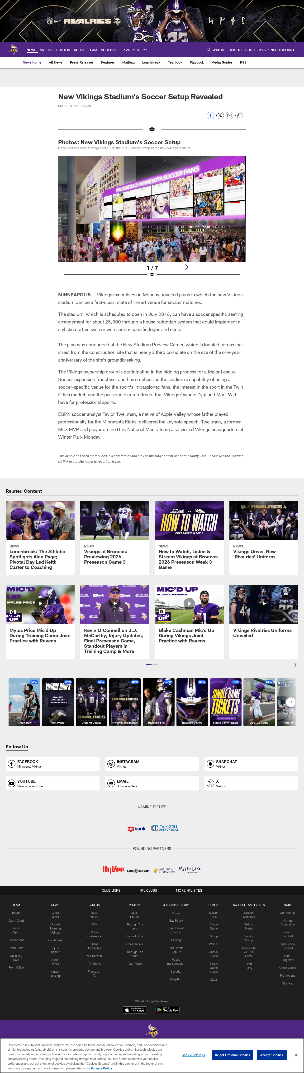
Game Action (134, 936)
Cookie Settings (193, 1055)
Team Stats (16, 947)
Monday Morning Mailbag (55, 928)
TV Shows (94, 963)
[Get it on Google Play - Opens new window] (167, 1012)
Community (287, 912)
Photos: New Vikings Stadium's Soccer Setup (119, 142)
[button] (149, 664)
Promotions (287, 975)
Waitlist (213, 944)
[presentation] (296, 665)
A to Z (176, 912)
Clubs (214, 979)
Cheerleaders (134, 944)
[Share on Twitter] (220, 118)
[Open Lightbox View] (152, 219)
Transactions (16, 940)
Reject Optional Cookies (232, 1055)
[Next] (187, 267)
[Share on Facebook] (210, 118)
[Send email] (229, 118)
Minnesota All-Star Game (249, 952)
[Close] (296, 1055)
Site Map (287, 983)
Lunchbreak (55, 940)
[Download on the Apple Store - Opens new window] (134, 1010)
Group (214, 936)
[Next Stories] (290, 702)
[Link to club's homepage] (13, 49)
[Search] (209, 49)
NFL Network (95, 955)
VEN (94, 924)
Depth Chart (16, 920)
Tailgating (176, 979)
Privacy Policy (101, 1068)
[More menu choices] (145, 49)
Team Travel (134, 963)
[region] (152, 1055)
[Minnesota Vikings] (152, 1032)
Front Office (16, 967)
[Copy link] (239, 116)
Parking (176, 940)
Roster (16, 912)
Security (176, 971)
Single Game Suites (214, 967)
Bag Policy (176, 920)
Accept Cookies (271, 1055)
